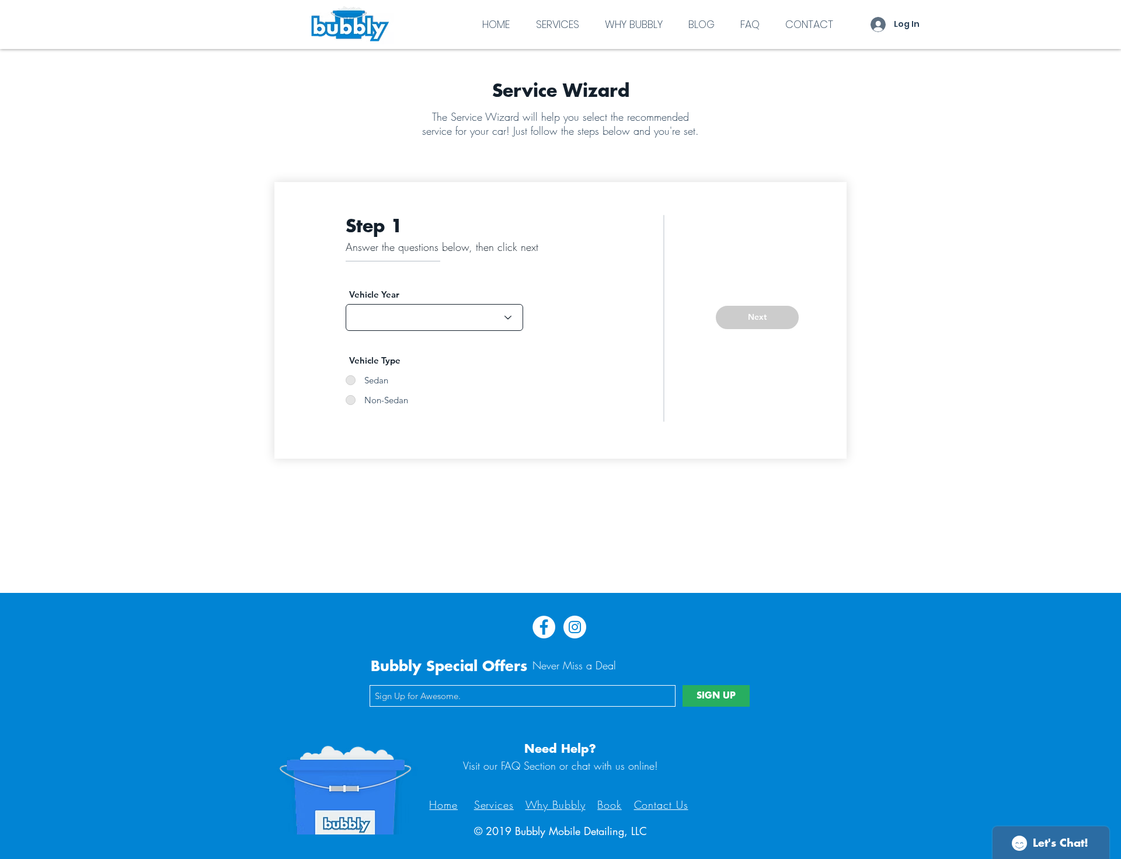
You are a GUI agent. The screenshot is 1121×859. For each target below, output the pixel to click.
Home (443, 805)
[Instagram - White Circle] (574, 627)
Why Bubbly (555, 805)
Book (609, 805)
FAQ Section (528, 766)
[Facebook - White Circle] (543, 627)
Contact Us (661, 805)
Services (494, 805)
